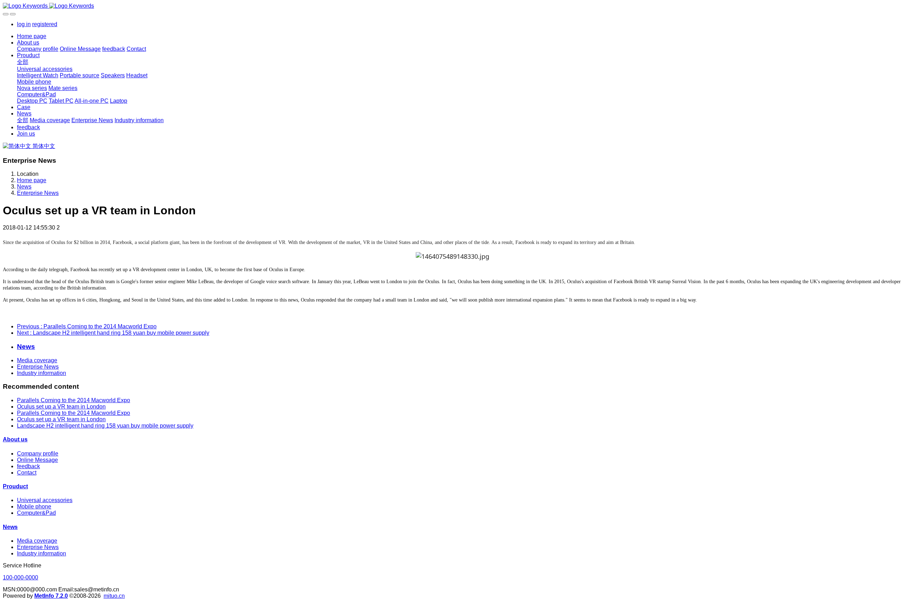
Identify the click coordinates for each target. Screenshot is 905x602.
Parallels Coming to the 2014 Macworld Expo (73, 400)
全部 (22, 62)
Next (113, 333)
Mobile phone (34, 506)
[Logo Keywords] (452, 6)
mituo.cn (114, 596)
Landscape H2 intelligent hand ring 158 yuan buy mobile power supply (105, 426)
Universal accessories (44, 500)
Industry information (41, 373)
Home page (31, 36)
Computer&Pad (36, 513)
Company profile (37, 454)
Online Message (37, 460)
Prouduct (15, 486)
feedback (28, 466)
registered (44, 24)
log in (24, 24)
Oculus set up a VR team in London (61, 407)
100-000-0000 (20, 577)
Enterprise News (38, 193)
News (24, 187)
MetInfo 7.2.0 (51, 596)
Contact (26, 473)
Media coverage (37, 360)
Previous (87, 326)
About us (15, 439)
